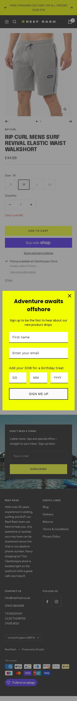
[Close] (70, 296)
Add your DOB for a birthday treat (36, 368)
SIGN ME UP (38, 394)
